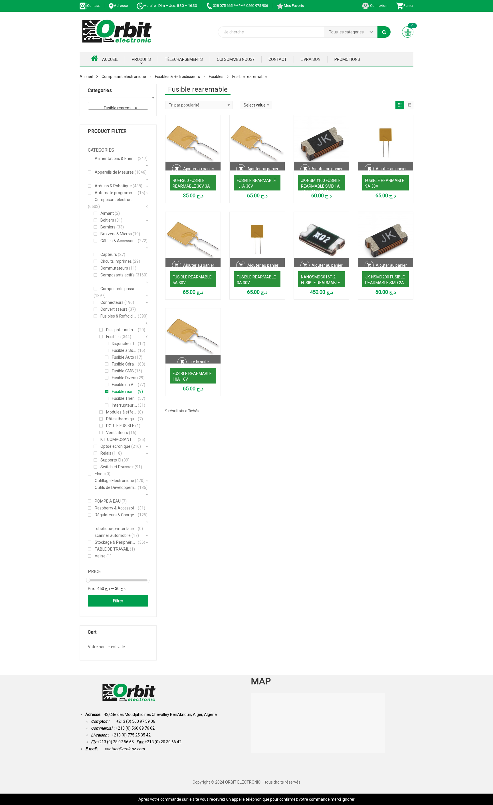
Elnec (99, 473)
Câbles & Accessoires (118, 240)
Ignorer (348, 799)
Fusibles (216, 76)
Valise (100, 556)
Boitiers (107, 220)
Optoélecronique (115, 446)
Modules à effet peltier (121, 412)
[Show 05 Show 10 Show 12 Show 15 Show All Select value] (256, 105)
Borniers (108, 227)
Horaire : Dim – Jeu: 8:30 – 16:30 (170, 5)
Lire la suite (199, 362)
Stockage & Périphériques (116, 542)
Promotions (347, 59)
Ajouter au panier (198, 168)
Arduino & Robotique (113, 186)
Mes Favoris (294, 5)
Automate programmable (116, 192)
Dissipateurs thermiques (121, 330)
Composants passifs (118, 288)
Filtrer (118, 601)
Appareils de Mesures (114, 172)
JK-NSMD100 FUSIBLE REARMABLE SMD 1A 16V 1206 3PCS (321, 186)
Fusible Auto (123, 357)
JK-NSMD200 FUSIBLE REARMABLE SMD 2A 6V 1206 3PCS (385, 283)
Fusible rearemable (124, 391)
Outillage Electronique (114, 480)
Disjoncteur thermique (124, 343)
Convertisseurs (114, 309)
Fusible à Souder (124, 350)
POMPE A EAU (108, 501)
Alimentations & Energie (116, 158)
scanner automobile (113, 535)
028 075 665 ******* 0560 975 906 (240, 5)
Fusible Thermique (124, 398)
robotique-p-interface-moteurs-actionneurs (116, 528)
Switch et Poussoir (117, 467)
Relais (105, 453)
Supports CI (110, 460)
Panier (408, 5)
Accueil (110, 59)
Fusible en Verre (124, 384)
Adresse (121, 5)
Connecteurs (112, 302)
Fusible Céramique (124, 364)
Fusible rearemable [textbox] (117, 108)
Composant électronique (124, 76)
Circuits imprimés (116, 261)
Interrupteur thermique (124, 405)
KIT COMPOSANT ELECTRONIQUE (118, 439)
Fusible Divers (124, 378)
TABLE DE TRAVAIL (112, 549)
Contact (93, 5)
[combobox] (118, 106)
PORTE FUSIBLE (120, 425)
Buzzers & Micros (116, 234)
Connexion (378, 5)
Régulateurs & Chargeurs (116, 515)
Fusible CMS (123, 371)
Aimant (107, 213)
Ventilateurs (117, 432)
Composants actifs (117, 275)
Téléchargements (184, 59)
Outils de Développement (116, 487)
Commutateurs (114, 268)
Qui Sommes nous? (235, 59)
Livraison (310, 59)
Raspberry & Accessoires (116, 508)
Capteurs (108, 254)
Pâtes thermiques (121, 419)
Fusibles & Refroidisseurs (177, 76)
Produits (141, 59)
